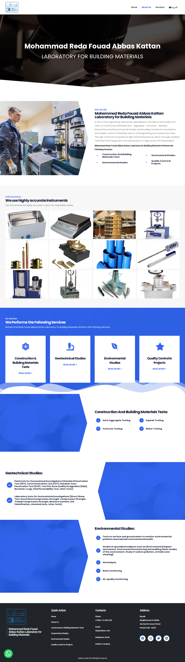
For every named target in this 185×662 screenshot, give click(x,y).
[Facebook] (143, 638)
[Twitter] (158, 638)
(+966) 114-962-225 (103, 620)
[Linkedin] (166, 638)
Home (134, 7)
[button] (8, 653)
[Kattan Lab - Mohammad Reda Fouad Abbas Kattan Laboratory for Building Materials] (11, 7)
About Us (146, 7)
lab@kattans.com (102, 631)
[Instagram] (150, 638)
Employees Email (102, 637)
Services (160, 7)
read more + (25, 373)
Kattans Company (102, 644)
